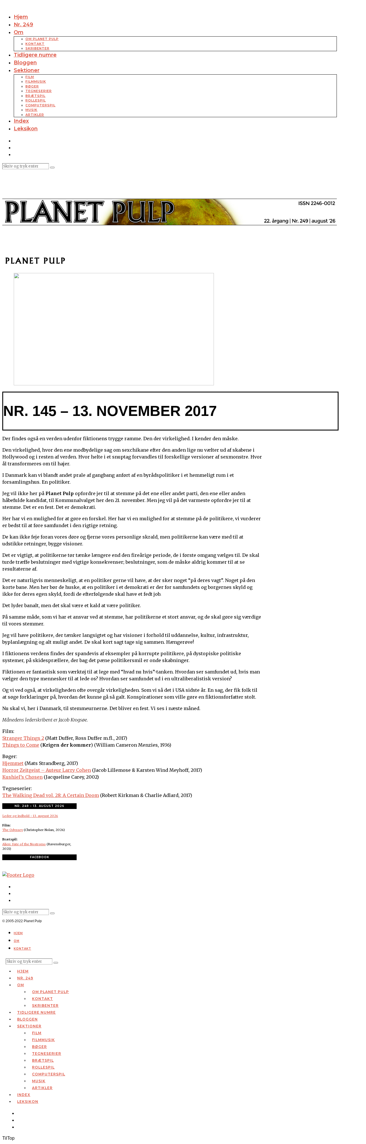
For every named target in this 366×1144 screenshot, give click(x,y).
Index (21, 121)
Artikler (34, 115)
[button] (52, 167)
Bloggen (25, 62)
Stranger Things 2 (23, 738)
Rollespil (35, 100)
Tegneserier (38, 91)
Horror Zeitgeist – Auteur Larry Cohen (46, 770)
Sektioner (26, 70)
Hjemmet (12, 763)
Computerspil (40, 105)
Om (18, 32)
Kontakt (35, 44)
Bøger (32, 86)
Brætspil (35, 96)
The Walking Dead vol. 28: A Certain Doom (50, 795)
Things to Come (20, 745)
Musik (31, 110)
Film (29, 77)
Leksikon (26, 128)
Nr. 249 (23, 24)
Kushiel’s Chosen (22, 777)
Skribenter (37, 48)
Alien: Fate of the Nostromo (24, 844)
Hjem (21, 17)
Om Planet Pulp (42, 39)
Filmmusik (35, 81)
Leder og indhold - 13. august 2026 (30, 816)
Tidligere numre (35, 55)
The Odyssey (12, 830)
